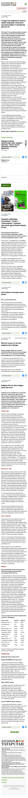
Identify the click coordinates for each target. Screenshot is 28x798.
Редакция (4, 780)
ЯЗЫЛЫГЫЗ (20, 131)
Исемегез (4, 177)
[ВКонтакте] (23, 157)
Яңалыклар (4, 17)
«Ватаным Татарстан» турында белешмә (13, 777)
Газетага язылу (22, 8)
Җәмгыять (4, 381)
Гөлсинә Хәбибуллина (20, 338)
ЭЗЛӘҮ (24, 11)
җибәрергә (6, 185)
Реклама (4, 782)
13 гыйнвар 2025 (6, 15)
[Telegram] (26, 157)
